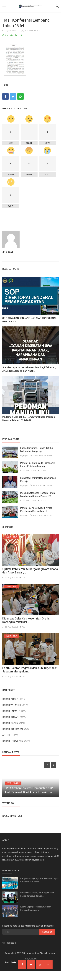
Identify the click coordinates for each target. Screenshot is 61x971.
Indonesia (11, 942)
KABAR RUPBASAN (12, 728)
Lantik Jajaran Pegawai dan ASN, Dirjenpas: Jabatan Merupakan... (29, 669)
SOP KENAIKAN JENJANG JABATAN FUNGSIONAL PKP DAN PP (29, 320)
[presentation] (47, 765)
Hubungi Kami (30, 958)
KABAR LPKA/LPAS (12, 740)
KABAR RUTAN (10, 716)
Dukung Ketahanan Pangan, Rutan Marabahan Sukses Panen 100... (37, 494)
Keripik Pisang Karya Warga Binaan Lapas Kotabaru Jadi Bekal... (39, 880)
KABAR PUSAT (10, 699)
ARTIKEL (7, 734)
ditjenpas (7, 251)
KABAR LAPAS (9, 710)
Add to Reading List (13, 35)
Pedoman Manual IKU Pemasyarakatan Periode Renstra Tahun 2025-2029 (28, 419)
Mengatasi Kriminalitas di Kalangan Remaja (38, 480)
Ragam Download (12, 30)
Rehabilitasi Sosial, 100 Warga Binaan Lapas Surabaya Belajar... (37, 894)
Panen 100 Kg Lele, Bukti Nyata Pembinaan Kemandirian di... (36, 509)
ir (21, 470)
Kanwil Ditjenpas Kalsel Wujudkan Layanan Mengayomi (35, 908)
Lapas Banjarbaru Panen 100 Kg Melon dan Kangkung (36, 450)
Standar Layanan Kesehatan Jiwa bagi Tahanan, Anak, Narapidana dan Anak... (29, 369)
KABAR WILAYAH (11, 704)
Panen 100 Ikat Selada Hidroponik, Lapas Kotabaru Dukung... (37, 465)
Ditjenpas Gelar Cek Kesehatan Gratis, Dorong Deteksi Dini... (26, 620)
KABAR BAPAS (10, 722)
